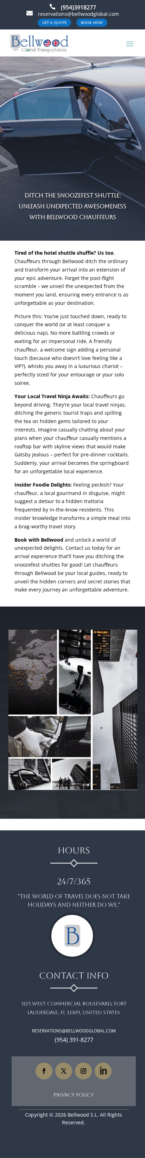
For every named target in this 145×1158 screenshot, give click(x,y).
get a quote (54, 23)
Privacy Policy (73, 1095)
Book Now (92, 23)
